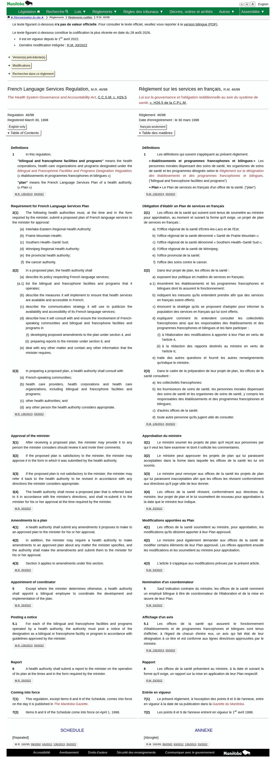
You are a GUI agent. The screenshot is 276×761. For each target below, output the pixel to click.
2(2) (16, 270)
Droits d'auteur (97, 752)
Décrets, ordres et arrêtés (191, 11)
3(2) (16, 456)
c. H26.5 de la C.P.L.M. (168, 103)
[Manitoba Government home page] (237, 753)
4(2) (16, 540)
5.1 (15, 624)
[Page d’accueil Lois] (8, 17)
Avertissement (69, 752)
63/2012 (47, 744)
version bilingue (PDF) (200, 24)
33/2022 (39, 194)
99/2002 (36, 744)
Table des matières (157, 133)
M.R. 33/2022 (23, 508)
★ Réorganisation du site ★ (27, 17)
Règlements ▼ (104, 11)
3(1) (16, 442)
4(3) (16, 563)
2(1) (16, 213)
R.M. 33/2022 (77, 45)
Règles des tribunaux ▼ (143, 11)
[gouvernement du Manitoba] (20, 4)
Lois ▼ (80, 11)
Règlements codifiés (80, 17)
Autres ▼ (227, 11)
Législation (27, 11)
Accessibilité (41, 752)
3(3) (16, 474)
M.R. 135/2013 (23, 194)
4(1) (16, 527)
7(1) (16, 699)
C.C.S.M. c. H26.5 (112, 97)
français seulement (152, 126)
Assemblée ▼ (253, 11)
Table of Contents (25, 133)
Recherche (55, 11)
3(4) (16, 492)
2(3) (16, 371)
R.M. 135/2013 (155, 194)
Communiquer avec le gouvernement (189, 752)
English (263, 4)
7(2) (16, 712)
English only (17, 126)
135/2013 (59, 744)
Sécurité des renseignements (136, 752)
